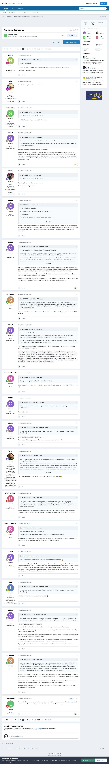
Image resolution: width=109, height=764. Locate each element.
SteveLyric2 (10, 108)
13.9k (11, 465)
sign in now (39, 728)
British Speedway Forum (12, 3)
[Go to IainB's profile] (10, 456)
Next (38, 49)
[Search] (105, 8)
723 (11, 308)
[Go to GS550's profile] (10, 138)
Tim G (37, 137)
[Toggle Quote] (20, 59)
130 (11, 712)
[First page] (4, 49)
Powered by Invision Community (54, 755)
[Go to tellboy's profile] (10, 587)
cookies (13, 760)
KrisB (37, 59)
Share (63, 35)
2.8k (11, 69)
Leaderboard (35, 12)
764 (11, 386)
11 (35, 49)
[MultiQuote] (19, 75)
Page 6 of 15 (48, 49)
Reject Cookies (101, 760)
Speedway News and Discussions (28, 36)
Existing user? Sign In (91, 3)
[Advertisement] (41, 23)
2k (11, 507)
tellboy (10, 582)
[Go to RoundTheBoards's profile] (10, 378)
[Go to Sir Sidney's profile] (10, 300)
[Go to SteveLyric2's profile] (10, 113)
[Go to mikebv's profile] (10, 176)
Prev (7, 49)
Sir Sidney (10, 294)
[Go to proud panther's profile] (10, 498)
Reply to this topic (71, 42)
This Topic (98, 8)
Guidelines (12, 12)
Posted (24, 55)
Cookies (59, 753)
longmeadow (13, 34)
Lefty (10, 81)
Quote (23, 75)
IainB (10, 451)
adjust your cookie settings (50, 760)
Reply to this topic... (17, 736)
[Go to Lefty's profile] (10, 86)
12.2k (11, 184)
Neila (101, 36)
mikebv (10, 171)
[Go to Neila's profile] (97, 37)
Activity (12, 8)
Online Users (26, 12)
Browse (6, 8)
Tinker (37, 329)
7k (11, 596)
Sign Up (103, 3)
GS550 (10, 133)
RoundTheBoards (40, 246)
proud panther (10, 493)
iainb (37, 556)
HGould (10, 55)
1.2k (11, 95)
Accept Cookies (88, 760)
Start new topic (56, 42)
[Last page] (42, 49)
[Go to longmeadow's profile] (5, 35)
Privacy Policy (51, 753)
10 (32, 49)
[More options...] (76, 55)
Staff (19, 12)
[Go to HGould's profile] (10, 60)
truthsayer (38, 204)
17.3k (11, 121)
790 (11, 146)
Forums (4, 12)
